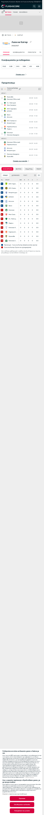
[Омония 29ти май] (6, 240)
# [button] (1, 180)
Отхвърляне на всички (22, 804)
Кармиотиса (13, 232)
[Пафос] (6, 223)
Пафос (11, 223)
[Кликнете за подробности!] (21, 98)
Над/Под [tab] (29, 169)
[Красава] (6, 236)
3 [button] (32, 180)
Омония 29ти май (13, 241)
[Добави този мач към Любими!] (2, 98)
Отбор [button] (7, 180)
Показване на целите (22, 811)
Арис (10, 206)
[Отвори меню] (39, 6)
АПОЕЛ (11, 197)
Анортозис (13, 193)
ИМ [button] (21, 180)
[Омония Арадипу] (6, 227)
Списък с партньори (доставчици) (14, 794)
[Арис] (6, 205)
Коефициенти (18, 52)
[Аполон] (6, 201)
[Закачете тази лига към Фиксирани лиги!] (31, 42)
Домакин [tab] (15, 175)
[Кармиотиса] (6, 232)
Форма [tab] (18, 169)
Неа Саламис (13, 214)
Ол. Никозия (13, 219)
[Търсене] (34, 6)
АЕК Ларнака (13, 184)
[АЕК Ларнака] (6, 184)
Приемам (22, 798)
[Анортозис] (6, 192)
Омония (11, 210)
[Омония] (6, 210)
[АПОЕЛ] (6, 197)
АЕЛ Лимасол (13, 188)
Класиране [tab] (7, 169)
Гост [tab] (25, 175)
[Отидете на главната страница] (12, 6)
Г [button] (37, 180)
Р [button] (28, 180)
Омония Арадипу (13, 228)
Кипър (20, 35)
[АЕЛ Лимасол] (6, 188)
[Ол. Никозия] (6, 219)
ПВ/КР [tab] (38, 169)
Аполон (11, 201)
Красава (12, 236)
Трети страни (29, 777)
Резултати (32, 52)
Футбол (8, 35)
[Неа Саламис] (6, 214)
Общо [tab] (5, 175)
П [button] (24, 180)
